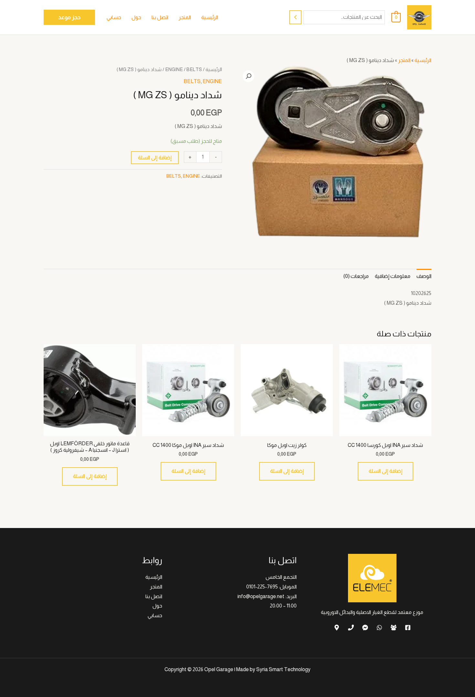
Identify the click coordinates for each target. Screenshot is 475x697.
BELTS (194, 69)
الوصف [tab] (424, 276)
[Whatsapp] (379, 627)
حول (157, 605)
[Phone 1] (351, 627)
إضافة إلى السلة (155, 157)
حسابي (155, 615)
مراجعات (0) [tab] (356, 276)
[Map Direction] (337, 627)
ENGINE (174, 69)
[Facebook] (408, 627)
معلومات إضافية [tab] (392, 276)
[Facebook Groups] (393, 627)
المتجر (404, 60)
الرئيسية (423, 60)
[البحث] (295, 17)
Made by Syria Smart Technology (273, 669)
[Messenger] (365, 627)
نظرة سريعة (385, 430)
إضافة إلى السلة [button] (385, 471)
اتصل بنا (153, 596)
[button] (69, 17)
